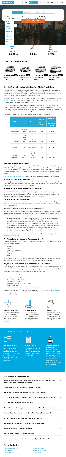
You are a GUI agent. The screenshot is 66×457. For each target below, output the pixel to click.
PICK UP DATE (40, 16)
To (22, 16)
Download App (50, 2)
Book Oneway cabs (9, 452)
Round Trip (27, 12)
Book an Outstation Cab (39, 448)
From (7, 16)
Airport (48, 12)
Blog (41, 2)
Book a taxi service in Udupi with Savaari (15, 176)
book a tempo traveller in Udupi (39, 203)
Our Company (37, 452)
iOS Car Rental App (9, 450)
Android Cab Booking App (11, 448)
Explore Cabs (33, 21)
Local (38, 12)
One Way (17, 12)
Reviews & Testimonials (39, 450)
